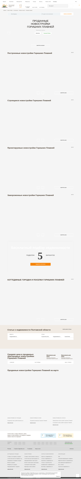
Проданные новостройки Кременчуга (15, 420)
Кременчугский (22, 10)
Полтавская (16, 10)
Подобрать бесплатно (40, 264)
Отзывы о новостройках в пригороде (32, 456)
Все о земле (61, 464)
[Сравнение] (77, 475)
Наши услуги (37, 448)
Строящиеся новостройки (29, 464)
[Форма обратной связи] (51, 443)
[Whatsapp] (19, 443)
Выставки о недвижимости (47, 466)
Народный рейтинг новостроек (30, 460)
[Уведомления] (78, 6)
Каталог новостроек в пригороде (31, 462)
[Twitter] (38, 443)
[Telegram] (23, 443)
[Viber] (15, 443)
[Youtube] (47, 443)
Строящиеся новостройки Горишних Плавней (62, 422)
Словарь (55, 1)
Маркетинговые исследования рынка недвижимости (69, 460)
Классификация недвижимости (64, 462)
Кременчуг (38, 33)
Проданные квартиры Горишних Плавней (38, 420)
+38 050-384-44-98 (68, 442)
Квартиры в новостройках (29, 466)
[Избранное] (74, 6)
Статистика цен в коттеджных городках (15, 458)
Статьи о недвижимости (46, 458)
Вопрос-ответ (48, 1)
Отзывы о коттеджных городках (14, 456)
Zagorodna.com (33, 472)
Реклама (9, 448)
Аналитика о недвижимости (47, 460)
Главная (4, 10)
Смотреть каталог (41, 45)
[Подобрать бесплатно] (71, 6)
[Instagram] (43, 443)
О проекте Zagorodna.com (19, 448)
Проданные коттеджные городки (14, 460)
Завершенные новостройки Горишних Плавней (62, 420)
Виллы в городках (11, 462)
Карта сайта (38, 477)
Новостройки (9, 10)
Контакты (72, 448)
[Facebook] (34, 443)
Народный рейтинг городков (13, 466)
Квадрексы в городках (12, 464)
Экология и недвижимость (63, 466)
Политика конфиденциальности (27, 477)
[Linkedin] (55, 443)
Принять (58, 476)
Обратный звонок (69, 443)
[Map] (40, 393)
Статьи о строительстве (46, 462)
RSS (59, 456)
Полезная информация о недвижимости (66, 458)
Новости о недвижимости (46, 456)
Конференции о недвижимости (47, 464)
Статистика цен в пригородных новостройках (34, 458)
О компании (29, 448)
